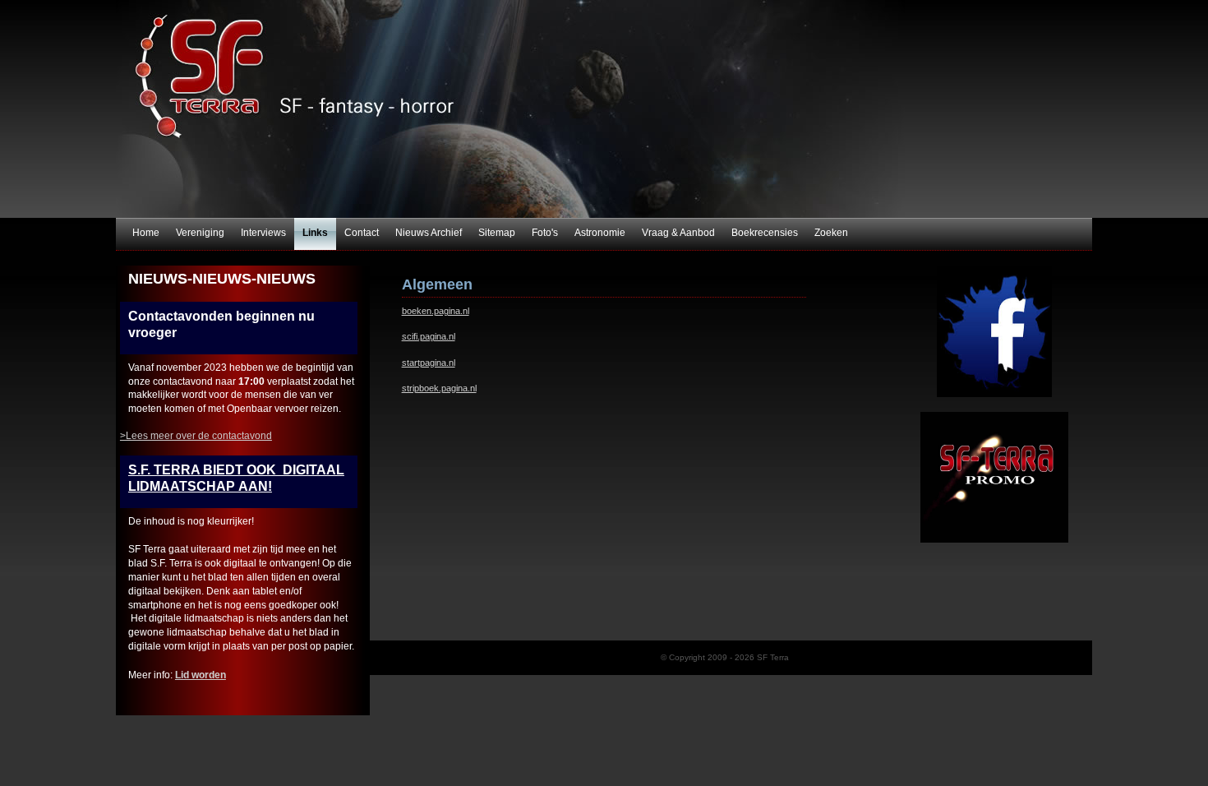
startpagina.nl (428, 363)
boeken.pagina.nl (435, 311)
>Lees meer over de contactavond (196, 436)
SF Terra (604, 109)
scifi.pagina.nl (428, 336)
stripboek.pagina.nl (439, 388)
